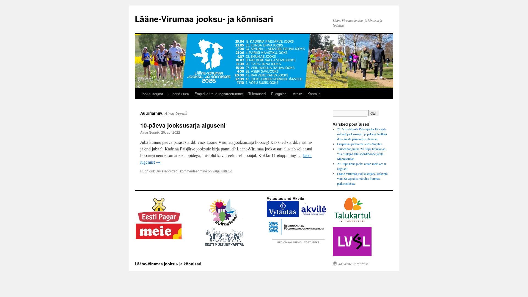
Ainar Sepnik (176, 113)
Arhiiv (297, 93)
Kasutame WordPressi (353, 264)
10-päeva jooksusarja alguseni (183, 125)
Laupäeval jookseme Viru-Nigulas (359, 144)
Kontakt (313, 93)
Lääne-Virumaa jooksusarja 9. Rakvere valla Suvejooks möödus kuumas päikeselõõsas (362, 178)
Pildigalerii (279, 93)
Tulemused (257, 93)
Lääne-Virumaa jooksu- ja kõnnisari (204, 18)
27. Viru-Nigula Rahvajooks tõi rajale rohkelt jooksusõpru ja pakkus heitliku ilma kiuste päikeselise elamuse (362, 134)
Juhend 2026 (179, 93)
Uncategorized (167, 171)
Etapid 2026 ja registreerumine (218, 93)
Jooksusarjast (152, 93)
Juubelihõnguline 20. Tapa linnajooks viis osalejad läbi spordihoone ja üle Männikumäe (361, 154)
